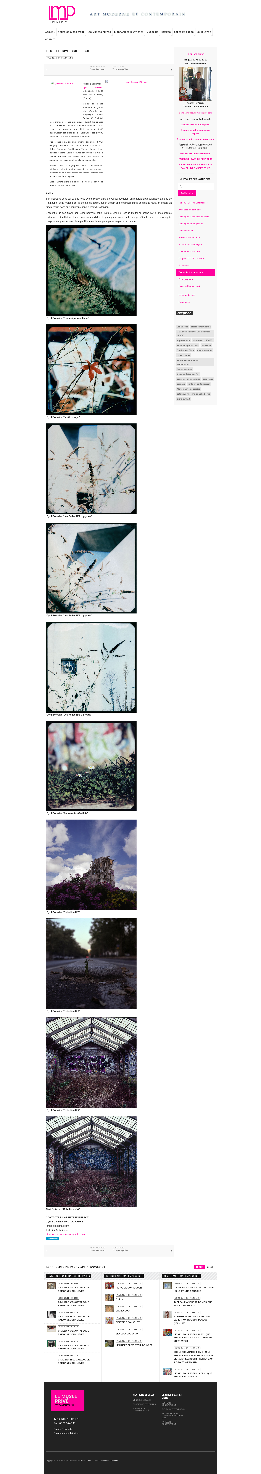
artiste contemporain (201, 326)
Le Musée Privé (84, 1461)
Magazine (152, 32)
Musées (166, 32)
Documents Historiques (190, 251)
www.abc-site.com (110, 1461)
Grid (201, 1267)
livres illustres (183, 355)
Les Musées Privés (99, 32)
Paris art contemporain (169, 1423)
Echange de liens (187, 295)
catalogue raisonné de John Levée (193, 394)
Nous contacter (186, 230)
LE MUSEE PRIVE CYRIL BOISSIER (134, 1345)
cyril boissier (52, 1238)
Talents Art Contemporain (191, 272)
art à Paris (208, 379)
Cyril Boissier (93, 87)
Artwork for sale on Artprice (195, 124)
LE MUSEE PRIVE (195, 54)
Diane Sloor (123, 1311)
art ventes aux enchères (188, 379)
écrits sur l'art (183, 399)
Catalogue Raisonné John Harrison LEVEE (194, 333)
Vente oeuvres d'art (71, 32)
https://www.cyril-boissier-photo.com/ (65, 1234)
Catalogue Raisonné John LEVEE (68, 1276)
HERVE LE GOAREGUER (129, 1288)
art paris (181, 384)
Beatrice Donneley (128, 1322)
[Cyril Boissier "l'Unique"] (135, 110)
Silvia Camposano (127, 1333)
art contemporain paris (188, 345)
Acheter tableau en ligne (190, 244)
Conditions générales (144, 1404)
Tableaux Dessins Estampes (192, 203)
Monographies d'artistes (188, 389)
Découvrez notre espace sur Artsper (195, 139)
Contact (50, 39)
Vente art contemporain (169, 1404)
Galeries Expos (184, 32)
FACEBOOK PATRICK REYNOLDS (195, 159)
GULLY (119, 1299)
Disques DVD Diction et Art (191, 258)
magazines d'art (205, 350)
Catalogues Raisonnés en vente (194, 216)
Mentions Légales (142, 1400)
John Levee (204, 32)
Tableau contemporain (173, 1409)
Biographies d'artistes (128, 32)
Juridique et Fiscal (185, 350)
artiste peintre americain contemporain (188, 362)
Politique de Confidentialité (141, 1409)
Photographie (185, 279)
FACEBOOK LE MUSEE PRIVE (195, 153)
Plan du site (184, 302)
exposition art (183, 340)
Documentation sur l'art (188, 374)
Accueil (50, 32)
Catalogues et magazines (191, 223)
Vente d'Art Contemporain (180, 1276)
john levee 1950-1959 (203, 340)
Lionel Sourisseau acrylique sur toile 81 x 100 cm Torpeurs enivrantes (193, 1337)
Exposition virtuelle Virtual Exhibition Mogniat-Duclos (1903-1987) (192, 1319)
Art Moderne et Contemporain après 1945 (172, 1415)
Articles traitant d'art (188, 237)
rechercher (187, 193)
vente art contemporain (199, 384)
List (211, 1267)
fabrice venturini (184, 369)
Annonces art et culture (190, 209)
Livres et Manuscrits (188, 286)
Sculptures (184, 265)
